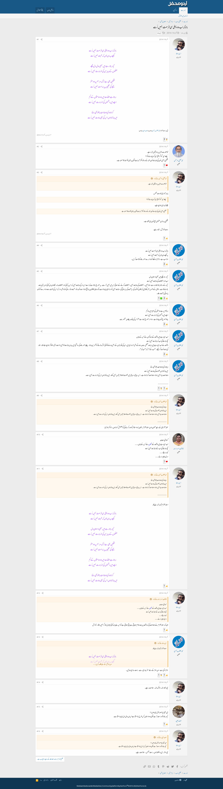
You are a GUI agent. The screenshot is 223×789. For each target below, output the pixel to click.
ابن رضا (183, 33)
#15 (38, 707)
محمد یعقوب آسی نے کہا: (160, 402)
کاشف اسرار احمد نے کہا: (159, 599)
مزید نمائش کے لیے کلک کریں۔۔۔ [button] (102, 664)
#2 (38, 146)
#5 (38, 271)
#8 (38, 361)
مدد (41, 780)
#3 (38, 172)
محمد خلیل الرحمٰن (178, 161)
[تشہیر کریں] (41, 40)
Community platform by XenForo (124, 786)
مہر (184, 780)
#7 (38, 331)
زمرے (183, 10)
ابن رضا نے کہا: (161, 643)
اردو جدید (177, 780)
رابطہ (60, 780)
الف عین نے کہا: (161, 737)
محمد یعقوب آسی (156, 131)
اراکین (175, 10)
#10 (38, 434)
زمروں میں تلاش (183, 16)
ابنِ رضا (159, 33)
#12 (38, 593)
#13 (38, 637)
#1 (38, 39)
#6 (38, 305)
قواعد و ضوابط (54, 780)
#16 (38, 731)
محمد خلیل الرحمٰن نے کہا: (160, 179)
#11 (38, 469)
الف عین (145, 131)
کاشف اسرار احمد (179, 449)
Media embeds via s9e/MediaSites (89, 786)
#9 (38, 395)
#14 (38, 682)
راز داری (46, 780)
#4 (38, 245)
